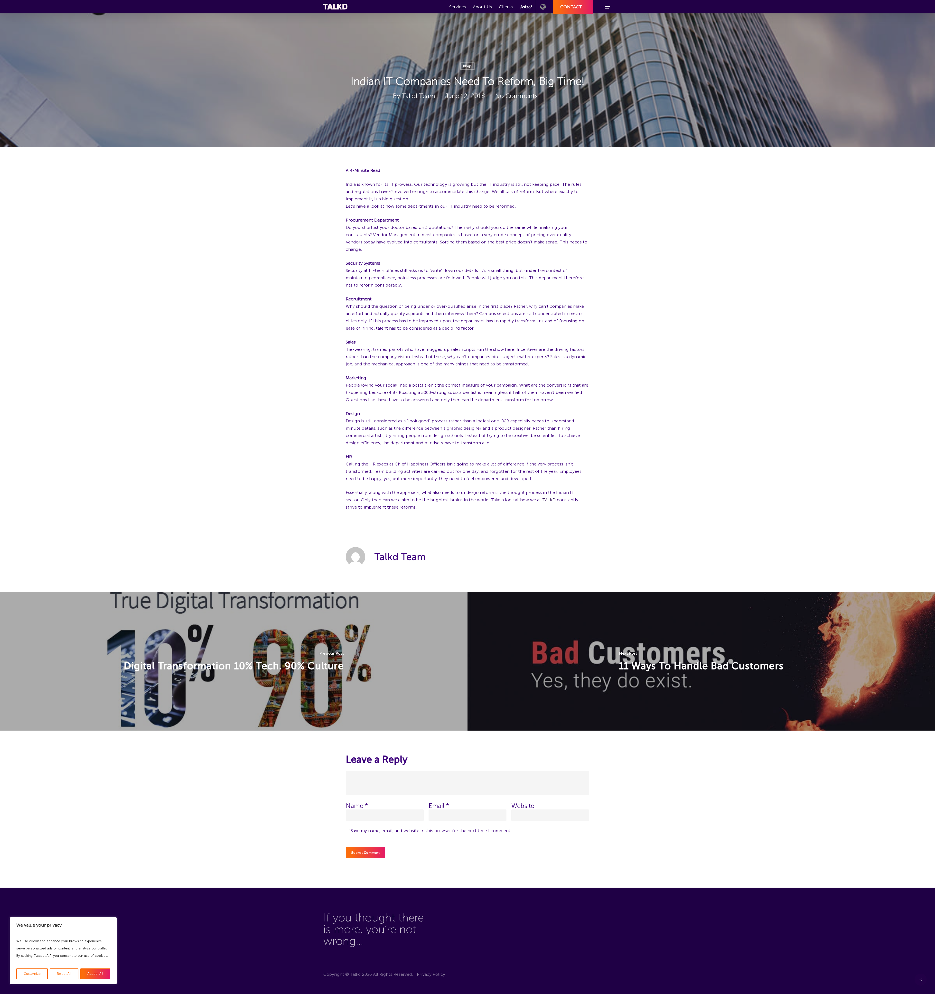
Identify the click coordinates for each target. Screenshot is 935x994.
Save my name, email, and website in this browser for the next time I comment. (431, 830)
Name (357, 806)
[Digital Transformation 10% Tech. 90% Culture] (234, 661)
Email (439, 806)
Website (522, 806)
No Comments (516, 96)
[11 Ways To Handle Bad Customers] (701, 661)
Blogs (467, 66)
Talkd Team (418, 96)
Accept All (95, 974)
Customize (32, 974)
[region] (63, 950)
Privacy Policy (431, 974)
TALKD (549, 499)
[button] (607, 6)
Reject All (64, 974)
